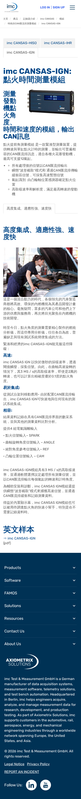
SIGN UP (59, 7)
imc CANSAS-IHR (58, 43)
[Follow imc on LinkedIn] (31, 785)
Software (12, 580)
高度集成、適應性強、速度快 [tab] (29, 208)
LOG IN (45, 7)
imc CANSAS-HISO (22, 43)
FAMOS (10, 593)
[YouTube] (45, 785)
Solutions (12, 605)
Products (12, 567)
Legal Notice (14, 764)
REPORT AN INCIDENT (21, 772)
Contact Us (14, 631)
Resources (13, 618)
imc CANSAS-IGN (21, 52)
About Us (12, 643)
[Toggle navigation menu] (72, 7)
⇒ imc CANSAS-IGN (19, 538)
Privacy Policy (38, 764)
